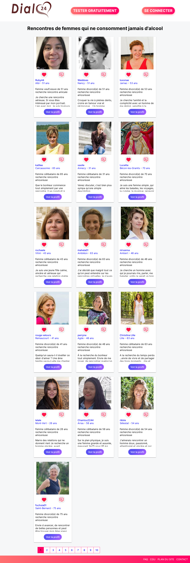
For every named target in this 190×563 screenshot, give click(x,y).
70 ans (146, 168)
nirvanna (125, 250)
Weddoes (83, 80)
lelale (38, 420)
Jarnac (123, 83)
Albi (37, 83)
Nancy (81, 83)
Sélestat (124, 423)
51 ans (45, 83)
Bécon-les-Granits (130, 168)
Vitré (38, 253)
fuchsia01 (40, 505)
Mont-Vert (41, 423)
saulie (81, 165)
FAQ (145, 559)
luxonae (124, 80)
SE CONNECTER (158, 10)
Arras (81, 423)
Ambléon (83, 253)
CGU (152, 559)
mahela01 (83, 250)
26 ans (53, 423)
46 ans (134, 253)
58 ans (90, 423)
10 (96, 550)
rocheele (40, 250)
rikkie (123, 420)
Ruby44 (39, 80)
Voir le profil (53, 111)
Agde (81, 338)
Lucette (124, 165)
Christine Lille (127, 335)
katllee (39, 165)
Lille (122, 338)
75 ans (57, 508)
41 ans (55, 338)
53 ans (133, 83)
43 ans (47, 253)
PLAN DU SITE (166, 559)
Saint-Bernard (43, 508)
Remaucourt (42, 338)
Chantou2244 (86, 420)
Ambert (124, 253)
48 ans (90, 338)
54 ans (135, 423)
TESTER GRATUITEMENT (95, 10)
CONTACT (182, 559)
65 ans (56, 168)
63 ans (94, 253)
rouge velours (43, 335)
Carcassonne (42, 168)
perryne (82, 335)
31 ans (92, 168)
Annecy (82, 168)
